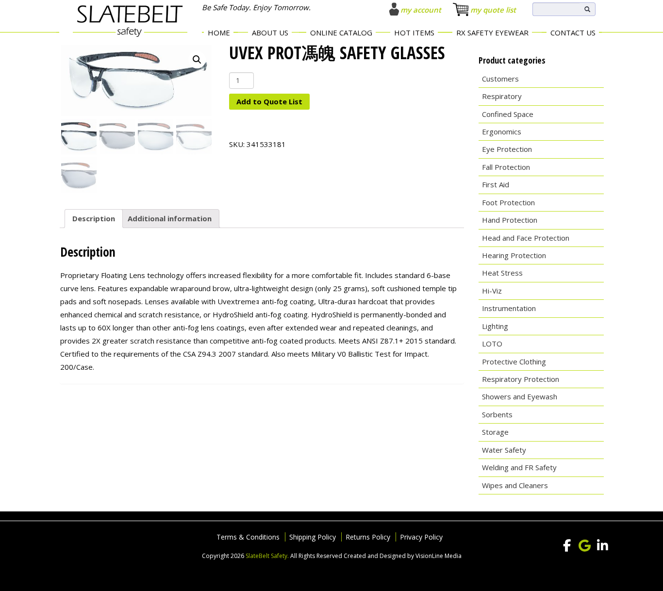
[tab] (94, 219)
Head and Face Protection (525, 238)
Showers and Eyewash (519, 396)
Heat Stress (502, 273)
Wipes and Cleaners (515, 485)
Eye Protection (507, 149)
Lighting (495, 326)
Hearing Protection (514, 255)
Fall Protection (506, 167)
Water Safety (504, 450)
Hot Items (414, 32)
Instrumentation (509, 308)
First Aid (495, 184)
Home (219, 32)
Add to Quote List (269, 101)
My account (420, 10)
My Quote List (493, 10)
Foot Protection (508, 202)
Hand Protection (509, 220)
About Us (270, 32)
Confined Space (507, 114)
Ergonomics (501, 131)
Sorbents (497, 414)
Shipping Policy (312, 537)
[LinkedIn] (603, 546)
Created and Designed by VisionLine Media (403, 556)
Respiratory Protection (520, 379)
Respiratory (502, 96)
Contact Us (573, 32)
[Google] (585, 546)
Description (93, 218)
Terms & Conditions (248, 537)
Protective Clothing (514, 361)
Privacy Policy (421, 537)
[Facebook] (567, 546)
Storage (495, 432)
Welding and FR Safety (519, 467)
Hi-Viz (492, 291)
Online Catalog (341, 32)
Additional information (170, 218)
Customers (500, 78)
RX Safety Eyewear (492, 32)
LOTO (492, 343)
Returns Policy (368, 537)
